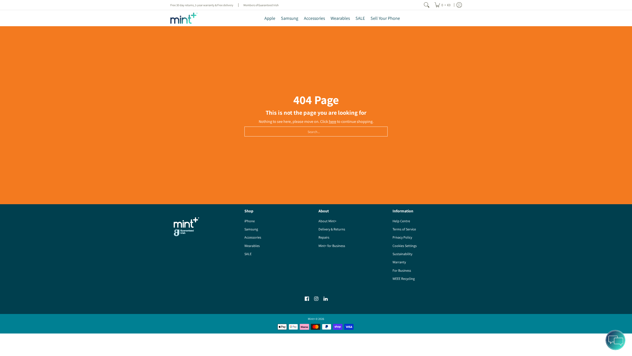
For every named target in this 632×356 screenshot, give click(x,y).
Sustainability (402, 254)
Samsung (251, 229)
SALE (248, 254)
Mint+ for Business (331, 246)
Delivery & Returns (331, 229)
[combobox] (316, 131)
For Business (402, 270)
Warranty (399, 262)
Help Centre (401, 221)
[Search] (426, 5)
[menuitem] (442, 5)
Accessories (252, 237)
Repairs (323, 237)
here (332, 121)
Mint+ (311, 319)
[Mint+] (184, 18)
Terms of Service (404, 229)
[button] (306, 299)
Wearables (252, 246)
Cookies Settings (405, 246)
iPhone (249, 221)
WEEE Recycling (404, 278)
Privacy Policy (402, 237)
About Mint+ (327, 221)
